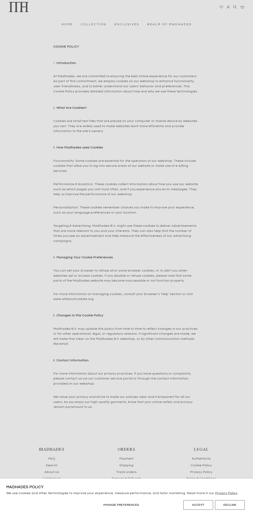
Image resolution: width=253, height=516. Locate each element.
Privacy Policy (226, 493)
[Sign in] (227, 7)
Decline (229, 505)
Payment (126, 458)
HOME (67, 24)
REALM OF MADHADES (169, 24)
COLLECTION (94, 24)
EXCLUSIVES (126, 24)
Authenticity (201, 458)
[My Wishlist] (221, 7)
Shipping (126, 465)
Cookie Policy (201, 465)
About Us (51, 472)
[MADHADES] (19, 7)
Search (52, 465)
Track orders (126, 472)
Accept (198, 505)
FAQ (51, 458)
